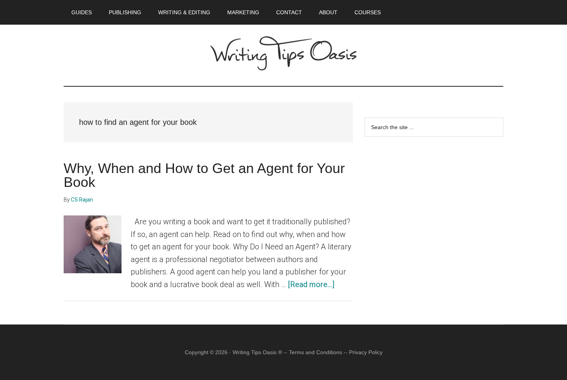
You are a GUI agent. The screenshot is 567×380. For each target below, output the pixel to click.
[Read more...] (311, 284)
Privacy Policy (366, 352)
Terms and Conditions (315, 352)
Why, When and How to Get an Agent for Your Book (204, 175)
